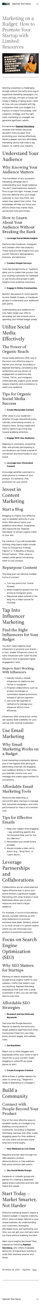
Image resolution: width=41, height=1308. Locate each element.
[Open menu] (37, 3)
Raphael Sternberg (21, 4)
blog (34, 1270)
